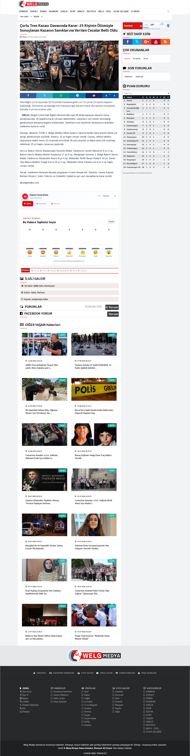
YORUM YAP (93, 307)
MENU (136, 11)
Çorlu (36, 270)
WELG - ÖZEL (152, 728)
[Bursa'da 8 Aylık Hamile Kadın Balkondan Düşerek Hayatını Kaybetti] (94, 389)
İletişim (26, 711)
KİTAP (148, 715)
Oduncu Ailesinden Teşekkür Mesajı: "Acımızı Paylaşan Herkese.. (42, 502)
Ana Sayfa (24, 16)
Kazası (53, 270)
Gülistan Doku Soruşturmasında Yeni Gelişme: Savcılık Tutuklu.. (92, 547)
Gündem (119, 691)
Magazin (119, 705)
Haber (87, 695)
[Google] (146, 42)
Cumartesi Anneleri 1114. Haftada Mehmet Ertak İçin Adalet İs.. (41, 457)
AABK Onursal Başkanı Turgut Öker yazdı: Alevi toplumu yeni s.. (41, 366)
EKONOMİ (150, 701)
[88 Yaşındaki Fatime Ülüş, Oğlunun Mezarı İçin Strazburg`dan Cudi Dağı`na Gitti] (44, 389)
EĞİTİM (149, 711)
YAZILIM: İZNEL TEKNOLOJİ (95, 753)
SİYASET (149, 695)
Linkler (25, 701)
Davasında (64, 270)
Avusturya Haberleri (62, 691)
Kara (74, 270)
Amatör (87, 708)
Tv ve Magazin (90, 705)
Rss (23, 708)
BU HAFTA (136, 59)
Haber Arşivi (59, 698)
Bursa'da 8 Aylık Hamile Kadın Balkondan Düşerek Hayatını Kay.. (94, 412)
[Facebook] (127, 42)
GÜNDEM (150, 691)
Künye (25, 698)
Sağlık (87, 698)
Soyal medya (90, 718)
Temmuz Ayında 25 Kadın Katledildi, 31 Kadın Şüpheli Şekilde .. (93, 366)
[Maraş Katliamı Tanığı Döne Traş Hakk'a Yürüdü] (94, 434)
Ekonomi (119, 695)
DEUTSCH (150, 725)
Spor (86, 691)
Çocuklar (88, 701)
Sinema (87, 711)
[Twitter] (137, 42)
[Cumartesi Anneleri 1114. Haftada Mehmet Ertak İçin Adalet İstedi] (44, 434)
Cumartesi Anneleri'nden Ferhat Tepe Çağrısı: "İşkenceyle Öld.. (92, 592)
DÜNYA (149, 698)
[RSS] (165, 42)
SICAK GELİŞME (153, 731)
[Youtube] (156, 42)
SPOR (148, 708)
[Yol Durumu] (168, 25)
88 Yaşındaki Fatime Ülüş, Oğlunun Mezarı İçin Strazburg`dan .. (41, 412)
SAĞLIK (149, 705)
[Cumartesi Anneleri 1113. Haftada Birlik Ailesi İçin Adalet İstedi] (94, 479)
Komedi (118, 701)
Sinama (87, 725)
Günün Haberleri (61, 695)
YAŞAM (36, 16)
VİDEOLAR (139, 77)
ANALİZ (149, 721)
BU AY (146, 59)
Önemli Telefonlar (30, 705)
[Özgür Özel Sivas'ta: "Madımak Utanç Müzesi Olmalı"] (94, 615)
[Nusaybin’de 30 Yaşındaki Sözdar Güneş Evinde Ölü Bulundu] (44, 525)
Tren (44, 270)
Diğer (117, 711)
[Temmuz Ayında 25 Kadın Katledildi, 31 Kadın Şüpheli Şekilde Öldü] (94, 344)
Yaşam (87, 715)
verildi (83, 270)
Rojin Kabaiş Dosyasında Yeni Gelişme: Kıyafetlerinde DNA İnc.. (43, 592)
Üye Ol (25, 695)
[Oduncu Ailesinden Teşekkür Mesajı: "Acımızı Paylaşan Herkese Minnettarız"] (44, 479)
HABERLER (128, 77)
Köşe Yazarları (60, 701)
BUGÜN (127, 59)
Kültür (87, 721)
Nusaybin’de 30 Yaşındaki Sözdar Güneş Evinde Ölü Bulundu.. (44, 547)
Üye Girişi (26, 691)
